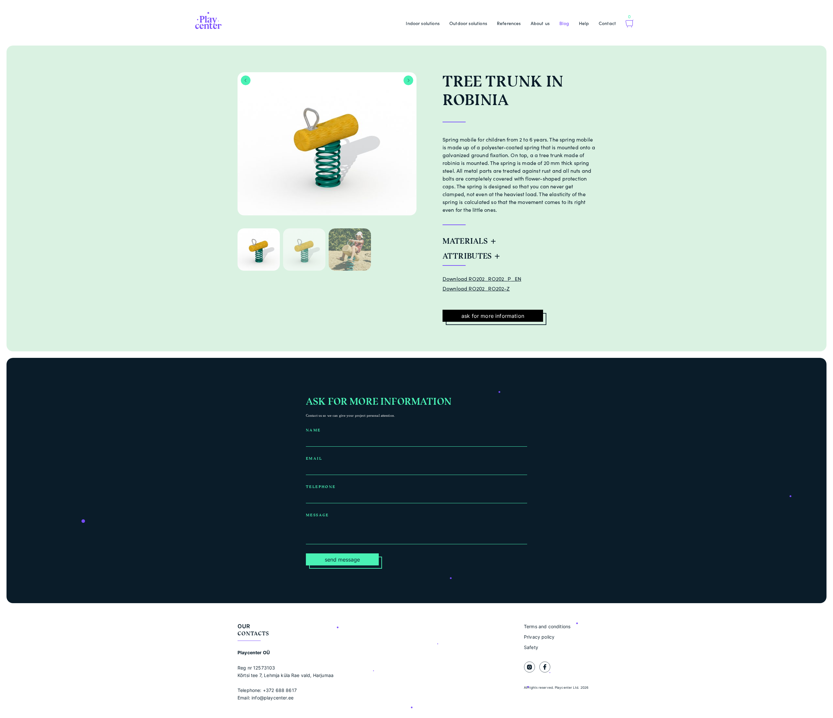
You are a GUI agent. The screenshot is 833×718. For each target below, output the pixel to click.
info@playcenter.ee (273, 697)
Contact (607, 23)
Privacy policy (539, 637)
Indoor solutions (423, 23)
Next (408, 80)
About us (540, 23)
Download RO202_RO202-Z (476, 288)
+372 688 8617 (280, 690)
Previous (246, 80)
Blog (564, 23)
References (509, 23)
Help (584, 23)
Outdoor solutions (468, 23)
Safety (531, 647)
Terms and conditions (547, 626)
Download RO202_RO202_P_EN (482, 279)
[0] (629, 24)
